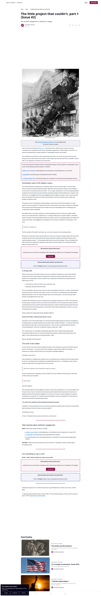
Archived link (41, 495)
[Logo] (4, 2)
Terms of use (19, 588)
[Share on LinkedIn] (79, 25)
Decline (23, 592)
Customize (14, 592)
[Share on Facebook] (70, 25)
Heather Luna (26, 170)
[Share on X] (73, 25)
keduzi (33, 170)
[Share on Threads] (76, 25)
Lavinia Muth (25, 174)
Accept (6, 592)
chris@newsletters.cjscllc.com (45, 142)
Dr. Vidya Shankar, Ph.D (28, 178)
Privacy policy (10, 588)
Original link (33, 495)
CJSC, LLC (41, 148)
